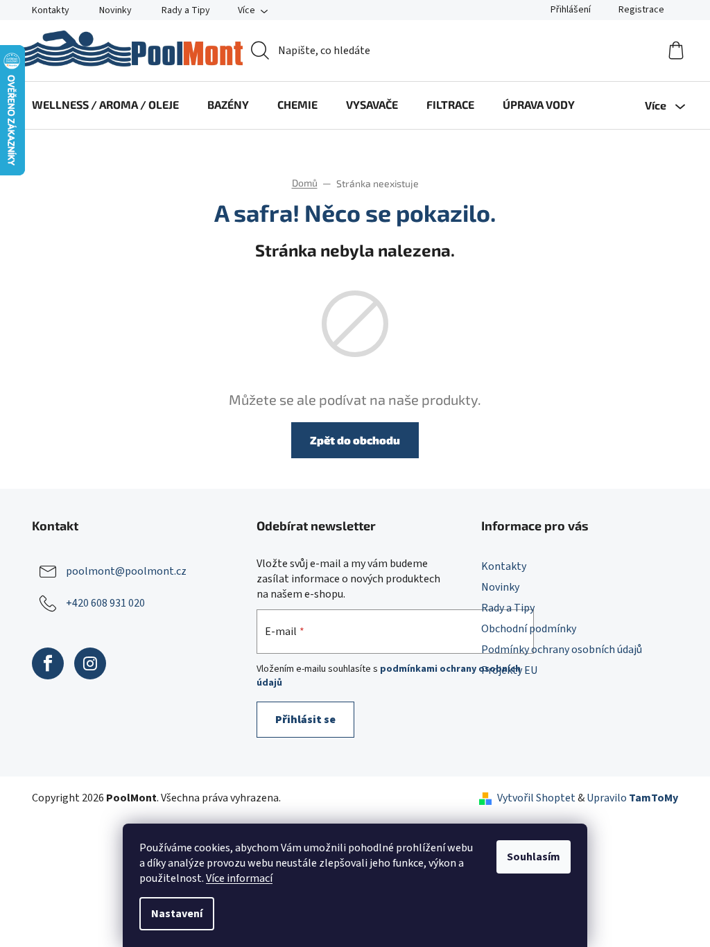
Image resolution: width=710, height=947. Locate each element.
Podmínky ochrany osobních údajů (561, 649)
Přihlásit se (305, 719)
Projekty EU (509, 670)
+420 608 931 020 (105, 602)
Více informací (239, 878)
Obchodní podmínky (528, 628)
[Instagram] (90, 663)
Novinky (115, 10)
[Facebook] (48, 663)
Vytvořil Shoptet (536, 798)
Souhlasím (533, 857)
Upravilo (632, 798)
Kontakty (50, 10)
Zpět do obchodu (355, 439)
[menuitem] (105, 105)
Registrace (641, 10)
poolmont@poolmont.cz (126, 570)
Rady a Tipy (186, 10)
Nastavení (176, 913)
